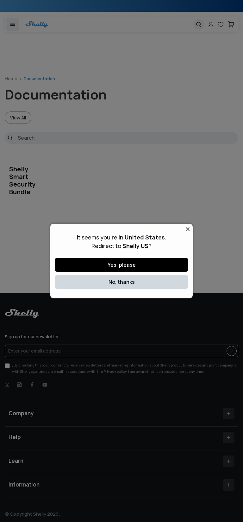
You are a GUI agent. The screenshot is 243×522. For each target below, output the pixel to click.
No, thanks (122, 281)
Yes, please (122, 264)
